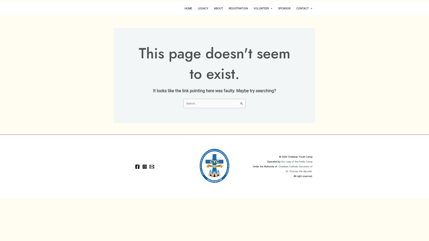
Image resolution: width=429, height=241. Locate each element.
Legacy (203, 8)
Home (188, 8)
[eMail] (151, 166)
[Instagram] (144, 166)
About (218, 8)
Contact (302, 8)
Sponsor (284, 8)
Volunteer (261, 8)
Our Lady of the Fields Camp (297, 161)
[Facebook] (137, 166)
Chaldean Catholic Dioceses (294, 166)
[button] (270, 8)
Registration (238, 8)
